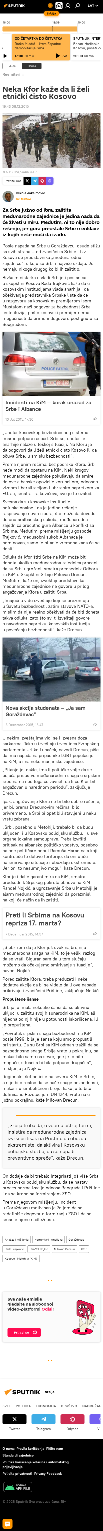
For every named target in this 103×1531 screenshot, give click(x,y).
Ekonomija (46, 1406)
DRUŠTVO (69, 1406)
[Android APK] (18, 1487)
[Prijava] (68, 5)
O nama (8, 1448)
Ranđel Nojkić (39, 1249)
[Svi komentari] (7, 1524)
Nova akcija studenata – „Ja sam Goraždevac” (46, 711)
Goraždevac (76, 1239)
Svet (6, 1406)
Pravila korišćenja (30, 1448)
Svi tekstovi (23, 199)
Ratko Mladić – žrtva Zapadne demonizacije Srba (38, 45)
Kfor (84, 1249)
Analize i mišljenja (16, 1239)
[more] (95, 419)
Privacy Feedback (48, 1473)
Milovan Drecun (64, 1249)
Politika (23, 1406)
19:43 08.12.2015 (15, 106)
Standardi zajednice (18, 1455)
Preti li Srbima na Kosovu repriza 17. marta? (45, 919)
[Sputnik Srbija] (15, 7)
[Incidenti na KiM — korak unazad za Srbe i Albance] (51, 364)
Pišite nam (54, 1448)
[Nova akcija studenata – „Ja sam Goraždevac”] (51, 670)
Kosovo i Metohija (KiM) (21, 1258)
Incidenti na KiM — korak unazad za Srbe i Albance (48, 405)
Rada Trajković (14, 1249)
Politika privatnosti (17, 1473)
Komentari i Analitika (48, 1239)
